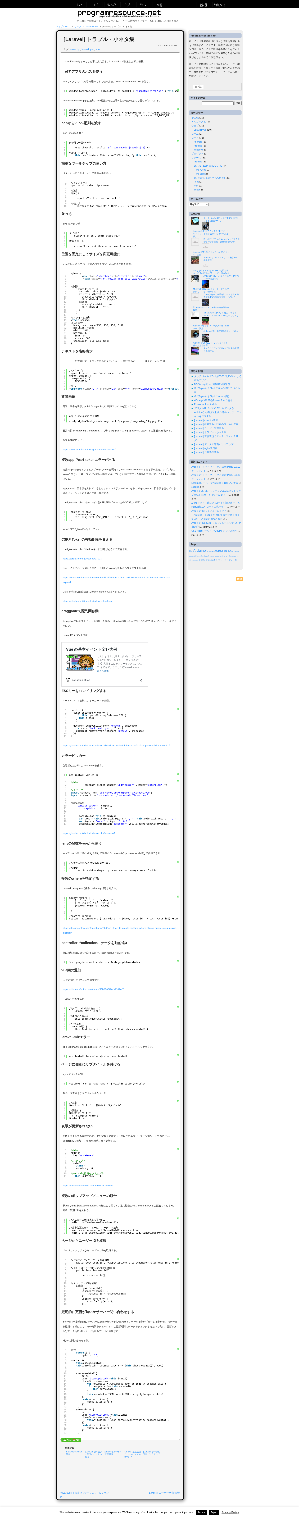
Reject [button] (214, 1512)
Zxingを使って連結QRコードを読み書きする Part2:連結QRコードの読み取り (211, 272)
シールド (224, 560)
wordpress (195, 560)
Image (197, 189)
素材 (236, 560)
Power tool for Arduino (206, 404)
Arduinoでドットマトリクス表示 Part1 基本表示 (221, 259)
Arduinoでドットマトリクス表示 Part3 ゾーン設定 (211, 327)
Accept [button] (201, 1512)
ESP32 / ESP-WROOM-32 (208, 166)
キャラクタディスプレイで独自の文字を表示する (221, 349)
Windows (198, 149)
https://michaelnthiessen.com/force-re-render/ (88, 1185)
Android (198, 141)
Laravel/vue (92, 26)
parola (221, 556)
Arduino (198, 145)
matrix (212, 556)
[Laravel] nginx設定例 (206, 448)
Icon (196, 185)
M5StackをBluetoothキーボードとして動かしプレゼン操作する (211, 290)
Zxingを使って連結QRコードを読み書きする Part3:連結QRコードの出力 (221, 295)
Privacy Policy (230, 1512)
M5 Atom (201, 169)
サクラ (218, 560)
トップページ (80, 4)
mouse (217, 556)
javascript (75, 49)
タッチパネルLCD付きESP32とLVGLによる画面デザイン (220, 219)
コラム (195, 134)
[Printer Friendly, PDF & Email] (71, 1440)
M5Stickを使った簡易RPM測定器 (212, 384)
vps (234, 556)
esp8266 (228, 550)
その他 (159, 4)
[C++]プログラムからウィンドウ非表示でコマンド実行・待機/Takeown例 (221, 240)
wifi (190, 560)
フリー (231, 560)
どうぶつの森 (210, 560)
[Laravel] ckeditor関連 (206, 420)
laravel (85, 49)
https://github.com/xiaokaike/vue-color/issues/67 (89, 833)
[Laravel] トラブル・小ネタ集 (210, 432)
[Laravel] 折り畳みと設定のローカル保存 (93, 1454)
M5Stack (201, 173)
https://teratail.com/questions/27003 (82, 558)
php (92, 49)
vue (98, 49)
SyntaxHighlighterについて (178, 112)
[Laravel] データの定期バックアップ (213, 444)
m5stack (205, 556)
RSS (239, 579)
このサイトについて (219, 4)
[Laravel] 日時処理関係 (206, 452)
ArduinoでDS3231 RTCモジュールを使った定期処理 (210, 344)
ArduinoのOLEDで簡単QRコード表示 (220, 331)
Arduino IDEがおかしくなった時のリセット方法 (211, 253)
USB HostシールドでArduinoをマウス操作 (214, 531)
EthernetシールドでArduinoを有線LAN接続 (211, 308)
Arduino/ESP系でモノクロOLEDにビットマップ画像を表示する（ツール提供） (210, 234)
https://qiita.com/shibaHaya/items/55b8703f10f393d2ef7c (94, 989)
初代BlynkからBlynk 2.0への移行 (211, 396)
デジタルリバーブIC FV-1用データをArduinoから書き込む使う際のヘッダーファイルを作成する (217, 412)
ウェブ (127, 4)
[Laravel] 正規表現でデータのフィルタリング (132, 1454)
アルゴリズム (111, 4)
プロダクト (197, 153)
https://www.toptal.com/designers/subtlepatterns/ (89, 449)
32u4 (190, 551)
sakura (230, 556)
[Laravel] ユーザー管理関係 (163, 1493)
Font (196, 181)
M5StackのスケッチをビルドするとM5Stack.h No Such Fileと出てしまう (220, 314)
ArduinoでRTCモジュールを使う (209, 511)
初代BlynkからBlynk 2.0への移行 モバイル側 (217, 390)
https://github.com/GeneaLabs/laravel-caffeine (88, 601)
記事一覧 (203, 4)
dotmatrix (212, 551)
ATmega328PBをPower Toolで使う (213, 400)
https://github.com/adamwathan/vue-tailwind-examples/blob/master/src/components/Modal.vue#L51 (117, 745)
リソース (143, 4)
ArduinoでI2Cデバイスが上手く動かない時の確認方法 (221, 277)
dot (207, 551)
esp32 (219, 550)
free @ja (236, 551)
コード (95, 4)
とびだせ (202, 560)
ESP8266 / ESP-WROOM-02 (209, 177)
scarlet (195, 487)
